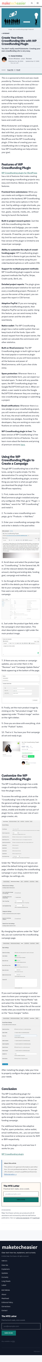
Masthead (5, 1298)
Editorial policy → (10, 1174)
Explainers (6, 1269)
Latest (4, 1285)
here (23, 444)
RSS (13, 1341)
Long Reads (6, 1281)
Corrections (6, 1306)
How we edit (14, 63)
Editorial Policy (7, 1302)
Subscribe (21, 1199)
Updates (5, 1273)
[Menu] (37, 3)
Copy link (10, 70)
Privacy (37, 1351)
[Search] (32, 3)
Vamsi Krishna (16, 56)
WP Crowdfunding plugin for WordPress (19, 173)
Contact (4, 1310)
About (4, 1294)
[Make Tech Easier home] (14, 3)
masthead (35, 1218)
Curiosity (5, 1277)
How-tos (5, 1265)
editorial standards (22, 1218)
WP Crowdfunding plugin (13, 1154)
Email (18, 70)
